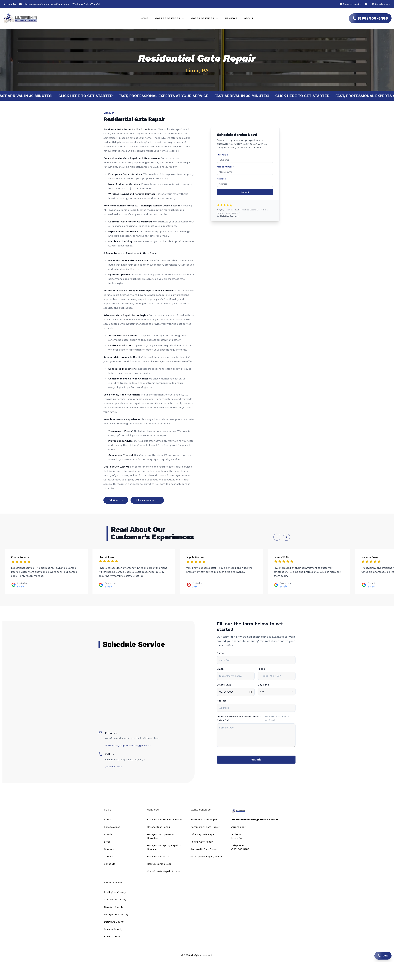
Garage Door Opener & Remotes (160, 836)
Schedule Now (382, 4)
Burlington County (115, 892)
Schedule (109, 863)
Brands (108, 834)
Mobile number (225, 166)
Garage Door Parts (158, 856)
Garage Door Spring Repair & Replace (164, 847)
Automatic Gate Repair (204, 849)
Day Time (263, 684)
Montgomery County (116, 914)
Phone (261, 668)
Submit (245, 192)
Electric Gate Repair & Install (164, 871)
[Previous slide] (276, 537)
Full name (222, 154)
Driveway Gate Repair (203, 834)
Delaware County (114, 921)
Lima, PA (236, 838)
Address (221, 178)
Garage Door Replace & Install (165, 819)
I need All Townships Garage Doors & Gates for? (239, 718)
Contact (108, 856)
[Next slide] (286, 537)
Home (144, 18)
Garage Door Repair (158, 826)
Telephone (237, 845)
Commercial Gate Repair (205, 826)
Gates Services (201, 810)
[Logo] (67, 18)
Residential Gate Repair (204, 819)
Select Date (224, 684)
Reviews (231, 18)
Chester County (113, 929)
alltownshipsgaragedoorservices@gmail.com (46, 4)
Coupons (109, 849)
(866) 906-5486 (373, 18)
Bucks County (112, 936)
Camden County (113, 907)
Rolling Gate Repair (202, 841)
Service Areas (112, 826)
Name (220, 652)
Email (220, 668)
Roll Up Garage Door (159, 863)
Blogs (107, 841)
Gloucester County (115, 899)
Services (153, 810)
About (248, 18)
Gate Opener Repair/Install (206, 856)
